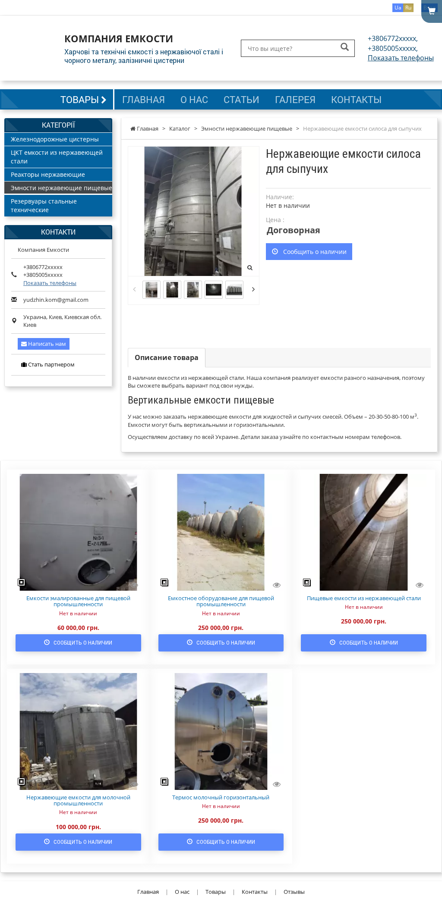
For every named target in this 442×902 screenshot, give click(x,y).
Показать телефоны (401, 58)
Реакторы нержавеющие (48, 174)
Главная (143, 99)
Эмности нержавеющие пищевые (61, 188)
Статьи (241, 99)
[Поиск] (345, 47)
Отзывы (294, 892)
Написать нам (46, 344)
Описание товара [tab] (167, 357)
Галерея (295, 99)
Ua (398, 7)
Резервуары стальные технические (44, 205)
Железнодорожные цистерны (55, 139)
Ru (408, 7)
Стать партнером (51, 364)
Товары (80, 99)
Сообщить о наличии (312, 251)
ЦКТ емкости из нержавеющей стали (57, 156)
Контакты (356, 99)
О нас (194, 99)
